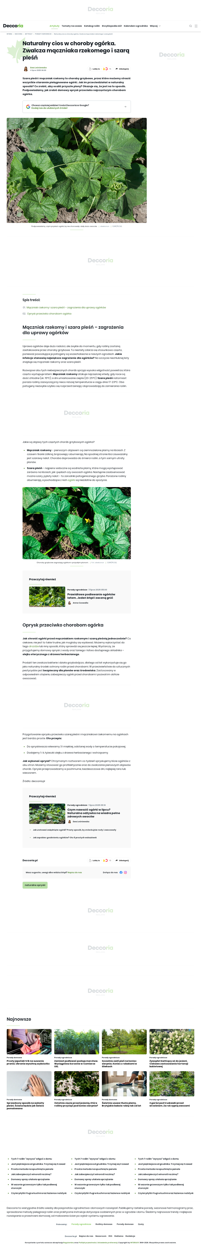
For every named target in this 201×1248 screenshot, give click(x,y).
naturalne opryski (35, 885)
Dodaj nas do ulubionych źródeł (60, 108)
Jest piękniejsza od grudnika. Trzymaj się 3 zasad (38, 1164)
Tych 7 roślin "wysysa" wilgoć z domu (31, 1158)
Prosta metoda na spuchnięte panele (32, 1169)
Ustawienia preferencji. (107, 1243)
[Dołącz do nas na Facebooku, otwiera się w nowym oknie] (121, 872)
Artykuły (28, 34)
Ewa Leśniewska (38, 67)
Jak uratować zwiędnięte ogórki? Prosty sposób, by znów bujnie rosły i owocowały (74, 830)
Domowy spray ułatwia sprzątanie (30, 1179)
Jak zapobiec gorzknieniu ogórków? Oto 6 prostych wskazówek (65, 837)
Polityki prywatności (88, 1242)
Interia (9, 34)
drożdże (34, 646)
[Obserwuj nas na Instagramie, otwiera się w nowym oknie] (125, 872)
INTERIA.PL (134, 1242)
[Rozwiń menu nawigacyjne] (196, 26)
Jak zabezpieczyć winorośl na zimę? (31, 1174)
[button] (55, 26)
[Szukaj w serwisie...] (190, 26)
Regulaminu (68, 1242)
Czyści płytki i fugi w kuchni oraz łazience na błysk (39, 1193)
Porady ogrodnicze (43, 34)
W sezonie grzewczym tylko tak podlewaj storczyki (34, 1186)
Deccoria (18, 34)
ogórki (71, 480)
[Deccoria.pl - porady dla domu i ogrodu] (13, 26)
